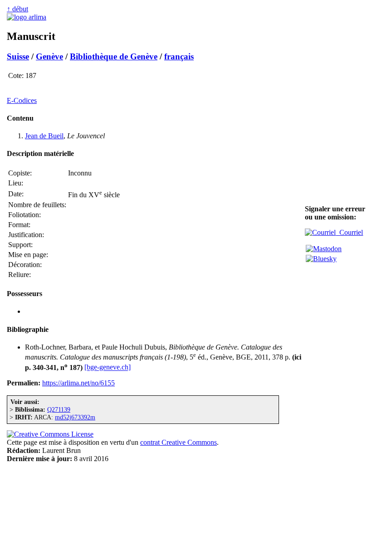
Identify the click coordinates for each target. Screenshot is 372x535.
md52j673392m (75, 417)
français (179, 56)
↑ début (17, 9)
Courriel (349, 232)
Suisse (18, 56)
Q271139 (58, 409)
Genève (49, 56)
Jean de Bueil (44, 136)
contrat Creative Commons (178, 442)
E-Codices (22, 100)
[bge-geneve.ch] (107, 367)
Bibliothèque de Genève (113, 56)
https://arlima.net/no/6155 (78, 383)
